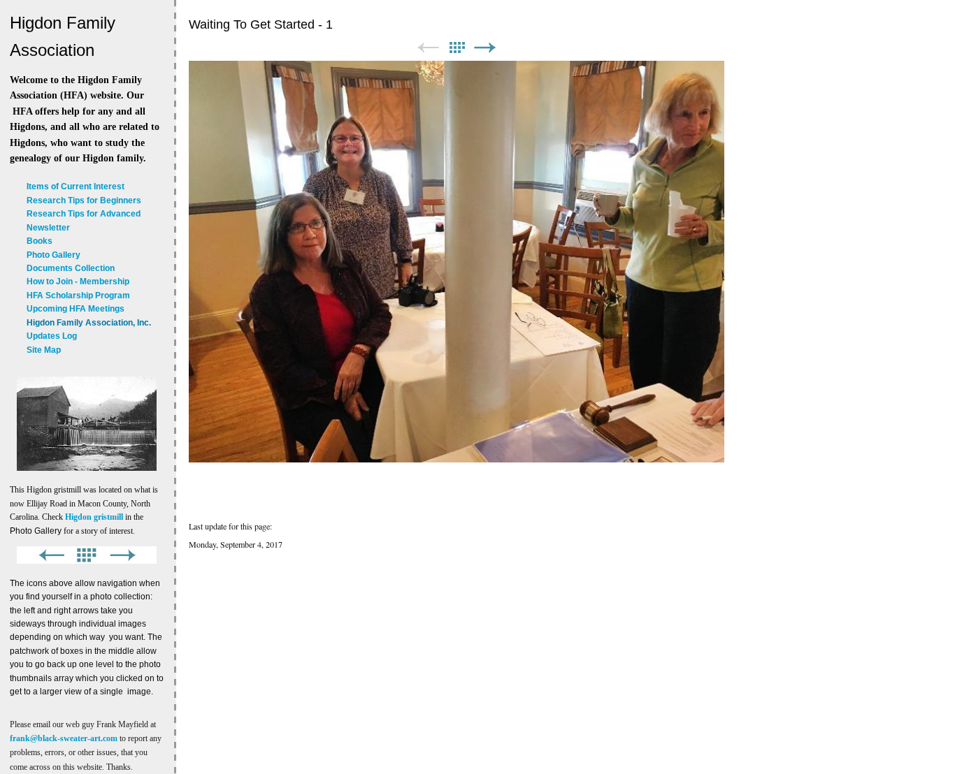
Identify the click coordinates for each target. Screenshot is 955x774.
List (456, 48)
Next (485, 48)
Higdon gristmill (94, 517)
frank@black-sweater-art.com (63, 738)
